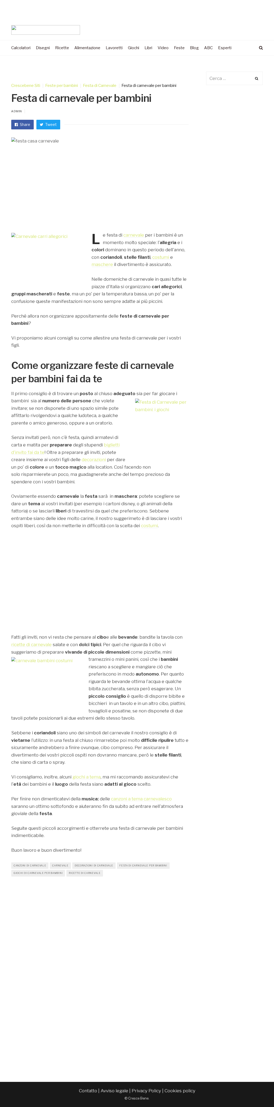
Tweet (50, 124)
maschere (102, 264)
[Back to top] (256, 1091)
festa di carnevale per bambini (143, 865)
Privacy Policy (146, 1090)
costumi (161, 257)
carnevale (134, 235)
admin (16, 111)
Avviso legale (114, 1090)
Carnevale (60, 865)
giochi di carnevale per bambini (38, 872)
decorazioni (94, 459)
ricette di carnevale (31, 644)
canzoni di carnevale (30, 865)
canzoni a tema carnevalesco (141, 798)
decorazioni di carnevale (94, 865)
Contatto (88, 1090)
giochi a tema (87, 777)
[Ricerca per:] (234, 78)
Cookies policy (180, 1090)
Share (24, 124)
